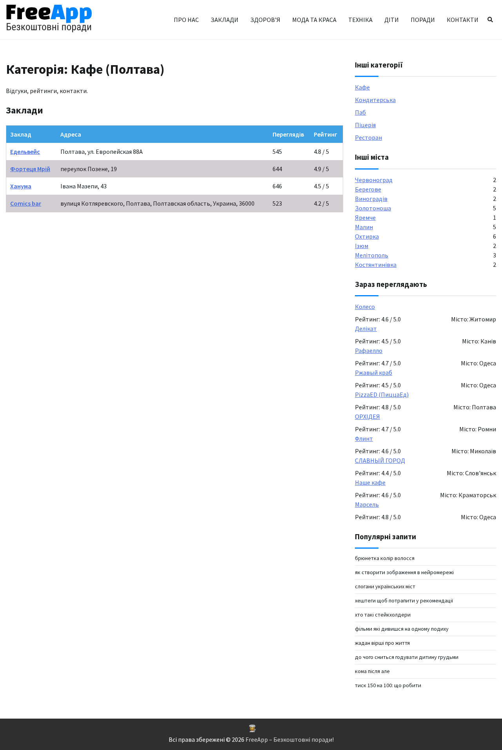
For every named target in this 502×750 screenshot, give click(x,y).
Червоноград (374, 180)
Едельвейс (25, 151)
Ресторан (368, 137)
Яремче (365, 217)
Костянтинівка (376, 264)
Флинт (364, 438)
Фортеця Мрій (30, 169)
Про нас (186, 20)
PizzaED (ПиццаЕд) (382, 394)
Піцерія (365, 125)
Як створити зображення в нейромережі (404, 572)
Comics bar (25, 203)
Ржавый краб (373, 372)
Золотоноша (373, 208)
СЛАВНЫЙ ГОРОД (380, 460)
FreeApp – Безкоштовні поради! (290, 739)
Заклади (224, 20)
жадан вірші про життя (382, 642)
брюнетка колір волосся (385, 558)
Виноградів (371, 199)
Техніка (360, 20)
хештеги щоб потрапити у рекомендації (404, 600)
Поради (423, 20)
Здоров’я (265, 20)
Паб (360, 112)
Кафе (362, 87)
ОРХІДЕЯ (367, 416)
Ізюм (361, 246)
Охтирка (367, 236)
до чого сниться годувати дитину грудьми (406, 657)
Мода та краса (314, 20)
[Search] (490, 20)
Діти (391, 20)
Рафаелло (368, 350)
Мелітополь (371, 255)
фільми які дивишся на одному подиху (402, 628)
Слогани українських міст (385, 586)
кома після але (372, 671)
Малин (364, 227)
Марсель (367, 504)
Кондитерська (375, 100)
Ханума (20, 186)
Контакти (462, 20)
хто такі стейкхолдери (383, 614)
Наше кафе (370, 482)
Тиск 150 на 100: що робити (388, 685)
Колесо (365, 306)
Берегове (368, 189)
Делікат (366, 328)
